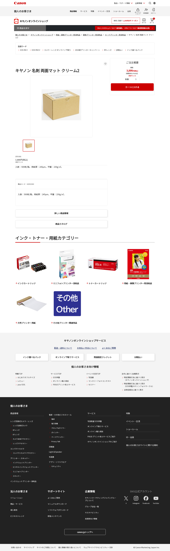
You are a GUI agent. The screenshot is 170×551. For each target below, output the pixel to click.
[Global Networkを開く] (154, 3)
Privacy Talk (55, 441)
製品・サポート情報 (122, 3)
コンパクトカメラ (17, 448)
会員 (129, 11)
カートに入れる (132, 87)
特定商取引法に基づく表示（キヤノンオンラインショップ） (137, 378)
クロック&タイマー (58, 428)
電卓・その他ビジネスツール (60, 415)
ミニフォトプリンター (21, 471)
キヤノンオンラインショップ (42, 35)
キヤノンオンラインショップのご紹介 (102, 441)
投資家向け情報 (91, 518)
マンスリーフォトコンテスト (99, 381)
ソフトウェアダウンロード (58, 510)
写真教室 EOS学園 (94, 421)
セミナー (91, 384)
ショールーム (118, 11)
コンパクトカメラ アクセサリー (24, 453)
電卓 (53, 419)
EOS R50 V (36, 50)
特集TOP (18, 374)
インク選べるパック (135, 50)
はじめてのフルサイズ (26, 377)
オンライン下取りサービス (67, 357)
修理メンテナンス (55, 516)
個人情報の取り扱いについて (69, 547)
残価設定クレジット (103, 357)
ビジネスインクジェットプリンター (26, 467)
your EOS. (21, 384)
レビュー (21, 381)
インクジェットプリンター (22, 462)
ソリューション (16, 498)
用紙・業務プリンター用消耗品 (68, 35)
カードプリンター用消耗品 (115, 35)
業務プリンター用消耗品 (92, 35)
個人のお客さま (22, 11)
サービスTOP (56, 374)
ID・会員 (130, 437)
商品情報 (73, 11)
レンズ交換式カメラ (20, 425)
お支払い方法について (87, 347)
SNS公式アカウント (141, 491)
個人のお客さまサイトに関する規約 (142, 445)
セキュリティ (56, 466)
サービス (83, 11)
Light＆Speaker (55, 452)
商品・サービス (16, 504)
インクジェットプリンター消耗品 (23, 481)
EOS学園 (56, 377)
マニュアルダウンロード (57, 504)
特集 (92, 11)
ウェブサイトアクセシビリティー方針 (98, 547)
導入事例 (13, 510)
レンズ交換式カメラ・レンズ (21, 421)
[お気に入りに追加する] (105, 64)
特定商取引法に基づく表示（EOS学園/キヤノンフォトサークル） (139, 384)
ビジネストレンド (17, 516)
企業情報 (138, 3)
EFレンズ (16, 434)
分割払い (119, 50)
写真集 (51, 457)
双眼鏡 (51, 446)
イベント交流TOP (93, 374)
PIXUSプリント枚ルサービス (64, 384)
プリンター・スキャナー (19, 458)
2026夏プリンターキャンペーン (87, 50)
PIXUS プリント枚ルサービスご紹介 (101, 436)
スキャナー (17, 476)
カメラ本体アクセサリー (21, 439)
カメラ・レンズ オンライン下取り (57, 50)
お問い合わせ (16, 547)
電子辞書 (54, 423)
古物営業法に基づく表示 (133, 390)
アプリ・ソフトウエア (57, 462)
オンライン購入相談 (61, 381)
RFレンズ (108, 50)
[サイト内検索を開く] (149, 3)
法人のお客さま (19, 491)
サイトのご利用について (46, 547)
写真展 (91, 377)
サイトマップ (29, 547)
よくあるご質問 (109, 347)
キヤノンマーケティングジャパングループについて (100, 499)
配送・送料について (63, 347)
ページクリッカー (57, 437)
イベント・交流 (104, 11)
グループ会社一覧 (92, 506)
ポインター (55, 432)
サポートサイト (56, 491)
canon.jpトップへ (85, 531)
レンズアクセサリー (20, 443)
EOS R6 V (24, 50)
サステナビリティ (92, 512)
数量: (127, 79)
